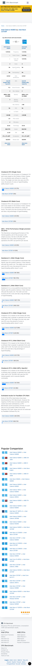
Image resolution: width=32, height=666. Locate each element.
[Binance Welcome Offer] (26, 7)
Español (14, 662)
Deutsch (9, 662)
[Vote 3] (25, 612)
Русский (18, 664)
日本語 (11, 660)
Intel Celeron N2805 (8, 30)
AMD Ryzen (20, 638)
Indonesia (23, 664)
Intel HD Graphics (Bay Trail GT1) (6, 82)
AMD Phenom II (21, 637)
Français (19, 662)
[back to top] (29, 663)
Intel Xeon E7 (5, 642)
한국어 (15, 660)
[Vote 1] (22, 612)
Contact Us (4, 650)
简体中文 (20, 660)
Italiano (23, 662)
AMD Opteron (21, 635)
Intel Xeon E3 (5, 638)
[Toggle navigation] (28, 2)
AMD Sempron (21, 640)
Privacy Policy (5, 652)
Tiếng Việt (25, 660)
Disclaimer (4, 654)
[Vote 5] (29, 612)
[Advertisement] (16, 18)
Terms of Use (5, 655)
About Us (4, 648)
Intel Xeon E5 (5, 640)
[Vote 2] (23, 612)
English (7, 660)
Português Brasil (11, 664)
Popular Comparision (23, 642)
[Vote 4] (27, 612)
